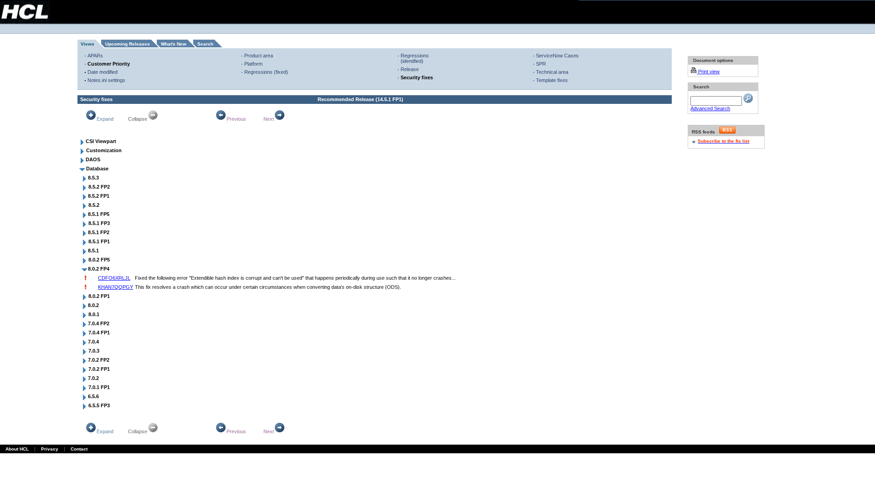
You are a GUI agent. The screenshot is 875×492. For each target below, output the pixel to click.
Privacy (49, 448)
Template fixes (552, 80)
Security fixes (417, 77)
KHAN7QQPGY (115, 287)
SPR (541, 64)
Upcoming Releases (127, 43)
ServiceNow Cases (557, 55)
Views (87, 43)
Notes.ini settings (106, 80)
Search (205, 43)
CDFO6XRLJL (114, 278)
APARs (95, 55)
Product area (258, 55)
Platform (253, 64)
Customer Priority (109, 64)
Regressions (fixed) (266, 72)
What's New (173, 43)
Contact (79, 448)
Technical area (552, 72)
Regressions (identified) (415, 58)
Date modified (103, 72)
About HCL (17, 448)
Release (410, 69)
